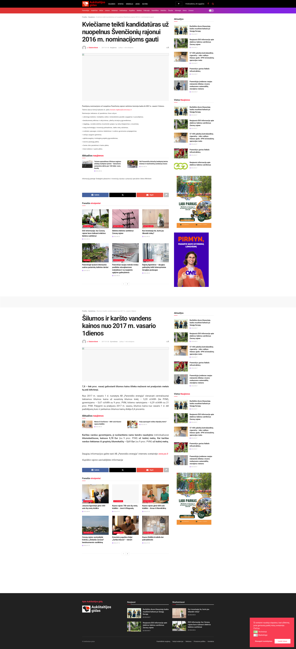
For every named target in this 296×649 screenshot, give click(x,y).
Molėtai (139, 10)
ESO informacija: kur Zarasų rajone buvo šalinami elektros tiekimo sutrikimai (94, 233)
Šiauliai (170, 10)
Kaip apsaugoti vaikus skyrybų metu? (152, 422)
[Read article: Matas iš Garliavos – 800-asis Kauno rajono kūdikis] (87, 424)
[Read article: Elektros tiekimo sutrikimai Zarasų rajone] (125, 218)
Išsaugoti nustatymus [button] (263, 641)
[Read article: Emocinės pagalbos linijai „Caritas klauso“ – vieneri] (125, 525)
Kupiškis (132, 10)
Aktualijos (88, 226)
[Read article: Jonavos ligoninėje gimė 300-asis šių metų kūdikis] (95, 493)
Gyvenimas (91, 311)
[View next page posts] (127, 284)
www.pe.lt (163, 453)
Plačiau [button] (256, 628)
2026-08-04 (86, 511)
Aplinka (87, 260)
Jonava (107, 10)
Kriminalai (129, 4)
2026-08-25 (116, 236)
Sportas (120, 4)
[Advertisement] (148, 301)
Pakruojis (146, 10)
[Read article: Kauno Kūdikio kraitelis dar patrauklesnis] (155, 525)
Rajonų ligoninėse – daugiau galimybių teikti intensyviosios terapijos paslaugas (154, 267)
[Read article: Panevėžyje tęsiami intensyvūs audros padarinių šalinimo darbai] (95, 252)
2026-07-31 (116, 511)
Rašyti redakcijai (178, 641)
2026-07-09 (146, 543)
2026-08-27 (194, 115)
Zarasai (190, 10)
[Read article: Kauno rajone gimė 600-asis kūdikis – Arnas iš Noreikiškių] (155, 493)
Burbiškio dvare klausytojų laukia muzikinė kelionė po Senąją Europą (200, 28)
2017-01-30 (105, 47)
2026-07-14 (116, 543)
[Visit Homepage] (93, 4)
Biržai (101, 10)
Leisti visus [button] (282, 641)
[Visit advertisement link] (194, 202)
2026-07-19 (86, 545)
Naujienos (111, 4)
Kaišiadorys (123, 10)
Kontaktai (211, 641)
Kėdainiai (115, 10)
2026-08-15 (143, 424)
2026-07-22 (146, 511)
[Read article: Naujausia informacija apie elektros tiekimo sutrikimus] (181, 166)
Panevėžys (85, 10)
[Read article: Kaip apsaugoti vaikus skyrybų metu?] (132, 424)
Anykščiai (94, 10)
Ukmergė (178, 10)
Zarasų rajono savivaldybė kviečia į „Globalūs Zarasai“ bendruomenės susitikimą (93, 539)
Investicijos (119, 260)
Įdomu (138, 4)
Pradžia (84, 17)
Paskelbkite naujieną (163, 641)
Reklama (188, 641)
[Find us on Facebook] (208, 3)
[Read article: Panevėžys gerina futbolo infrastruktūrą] (181, 73)
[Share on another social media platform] (166, 195)
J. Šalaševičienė (92, 47)
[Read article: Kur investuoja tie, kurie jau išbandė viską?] (155, 218)
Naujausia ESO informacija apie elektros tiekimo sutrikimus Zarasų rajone (202, 42)
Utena (185, 10)
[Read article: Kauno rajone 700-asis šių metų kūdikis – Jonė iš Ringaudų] (125, 493)
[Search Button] (213, 4)
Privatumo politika (199, 641)
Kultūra (145, 4)
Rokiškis (163, 10)
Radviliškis (155, 10)
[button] (255, 631)
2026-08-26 (98, 171)
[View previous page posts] (123, 284)
